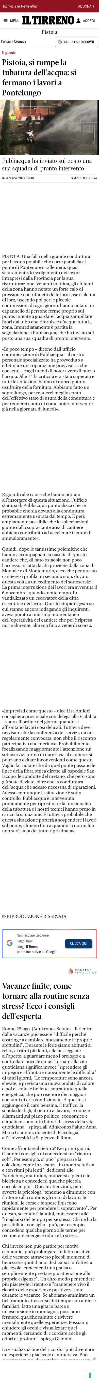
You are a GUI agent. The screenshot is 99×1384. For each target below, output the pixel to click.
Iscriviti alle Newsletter (20, 7)
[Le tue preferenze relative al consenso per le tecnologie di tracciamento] (90, 1375)
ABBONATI (86, 7)
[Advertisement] (40, 220)
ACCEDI (89, 21)
